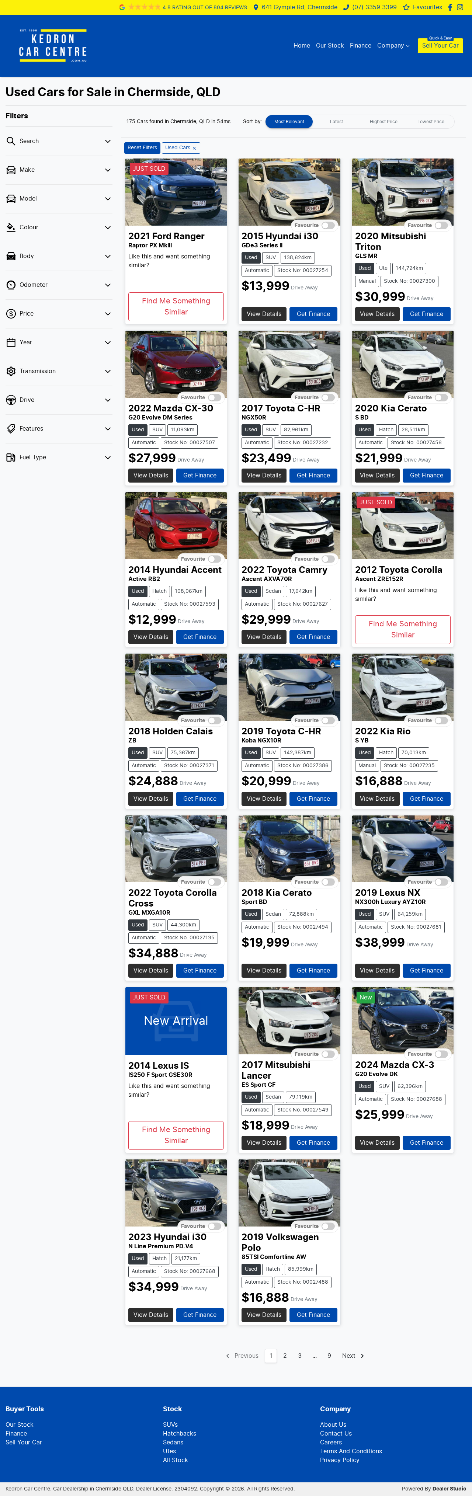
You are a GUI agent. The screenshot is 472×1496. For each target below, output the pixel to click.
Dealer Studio (449, 1489)
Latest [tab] (336, 121)
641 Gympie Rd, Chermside (299, 7)
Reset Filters (142, 147)
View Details (264, 314)
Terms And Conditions (351, 1451)
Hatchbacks (179, 1434)
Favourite (307, 225)
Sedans (173, 1442)
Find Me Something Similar (176, 307)
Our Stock (330, 46)
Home (302, 46)
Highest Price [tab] (384, 121)
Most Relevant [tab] (289, 121)
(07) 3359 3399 (374, 7)
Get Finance (313, 314)
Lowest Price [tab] (430, 121)
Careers (331, 1442)
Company (390, 46)
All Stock (175, 1460)
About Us (333, 1425)
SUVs (170, 1425)
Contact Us (336, 1434)
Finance (360, 46)
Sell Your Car (440, 46)
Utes (169, 1451)
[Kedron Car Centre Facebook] (452, 7)
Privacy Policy (340, 1460)
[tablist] (360, 122)
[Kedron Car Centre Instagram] (461, 7)
